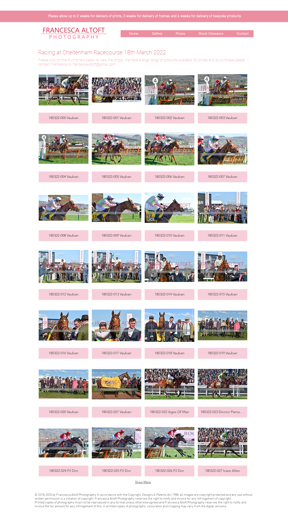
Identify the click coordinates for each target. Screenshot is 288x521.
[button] (63, 95)
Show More (143, 482)
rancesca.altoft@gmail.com (95, 64)
